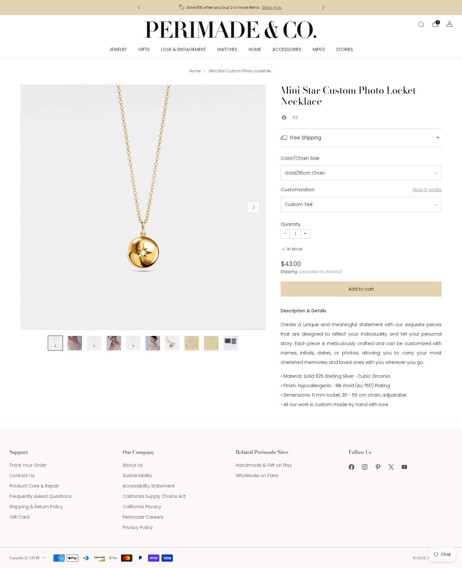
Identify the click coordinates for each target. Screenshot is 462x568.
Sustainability (137, 475)
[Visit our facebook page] (351, 467)
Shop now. (272, 7)
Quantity (290, 224)
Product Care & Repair (34, 486)
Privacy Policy (138, 527)
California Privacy (142, 507)
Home (255, 49)
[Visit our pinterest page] (377, 467)
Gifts (144, 49)
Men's (319, 49)
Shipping (289, 271)
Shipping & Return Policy (36, 507)
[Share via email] (295, 117)
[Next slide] (253, 207)
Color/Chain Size (300, 158)
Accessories (286, 49)
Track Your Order (28, 465)
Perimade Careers (143, 517)
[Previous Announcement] (139, 7)
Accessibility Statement (149, 486)
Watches (227, 49)
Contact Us (22, 475)
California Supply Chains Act (154, 496)
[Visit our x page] (391, 467)
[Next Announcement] (323, 7)
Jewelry (118, 49)
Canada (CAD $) (24, 558)
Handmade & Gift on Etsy (264, 465)
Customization (298, 189)
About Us (133, 465)
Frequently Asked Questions (40, 496)
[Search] (421, 24)
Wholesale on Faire (257, 475)
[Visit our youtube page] (404, 467)
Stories (344, 49)
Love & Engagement (183, 49)
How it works (427, 189)
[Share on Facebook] (284, 117)
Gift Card (19, 517)
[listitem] (231, 7)
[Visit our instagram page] (364, 467)
